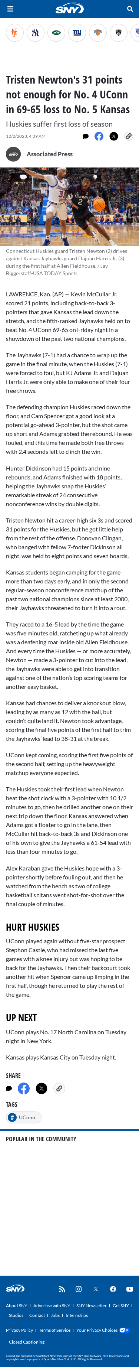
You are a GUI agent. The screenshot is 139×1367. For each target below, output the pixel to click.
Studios (16, 1315)
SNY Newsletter (91, 1305)
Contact (37, 1315)
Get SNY (121, 1305)
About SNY (16, 1305)
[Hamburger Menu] (10, 8)
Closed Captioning (26, 1342)
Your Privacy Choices (97, 1330)
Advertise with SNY (51, 1305)
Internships (77, 1315)
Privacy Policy (19, 1330)
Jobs (55, 1315)
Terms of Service (54, 1330)
